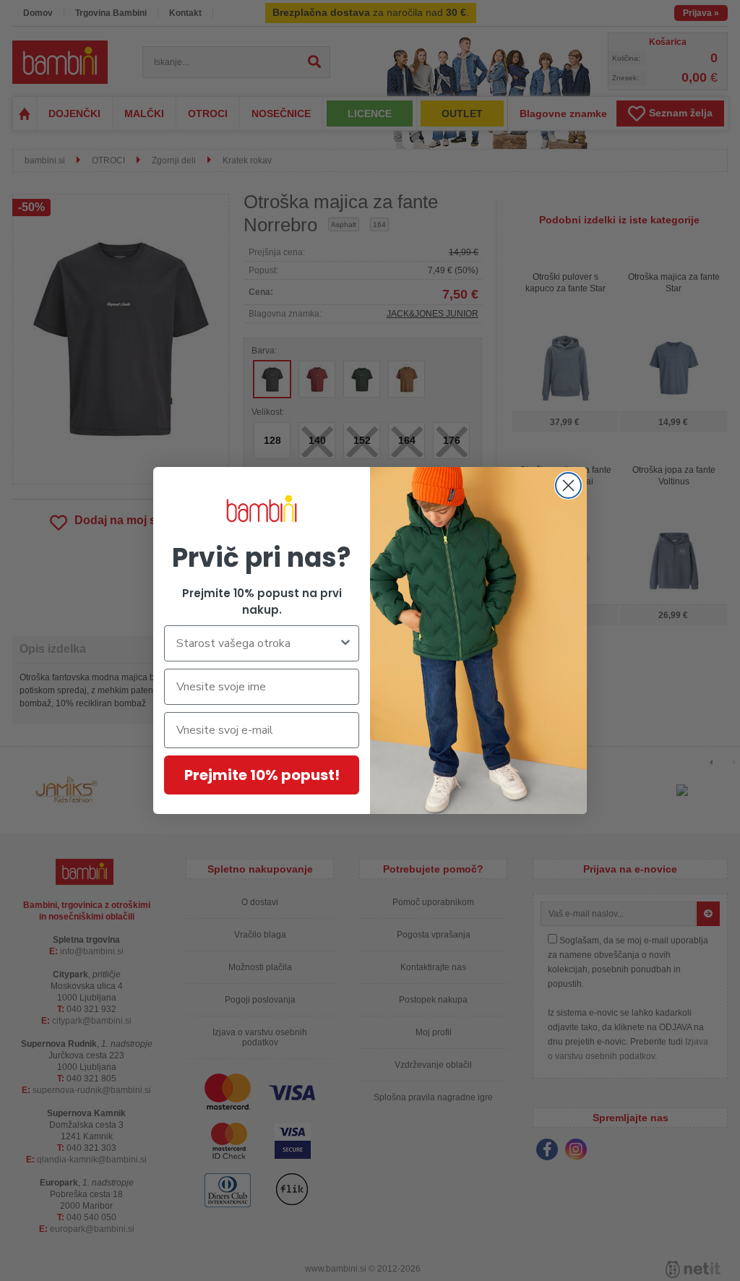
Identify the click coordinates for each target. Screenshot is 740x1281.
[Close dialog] (568, 485)
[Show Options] (345, 643)
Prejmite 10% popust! (262, 775)
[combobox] (257, 643)
